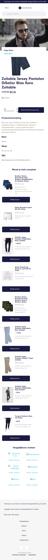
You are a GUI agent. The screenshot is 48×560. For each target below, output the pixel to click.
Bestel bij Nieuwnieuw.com (30, 110)
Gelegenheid (24, 540)
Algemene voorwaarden (19, 554)
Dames (24, 535)
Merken (24, 526)
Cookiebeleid (32, 554)
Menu (7, 8)
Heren (24, 531)
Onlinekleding (24, 521)
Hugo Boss (8, 53)
